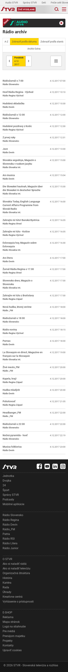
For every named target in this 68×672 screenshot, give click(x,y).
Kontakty (8, 645)
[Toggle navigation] (64, 9)
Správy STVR (30, 2)
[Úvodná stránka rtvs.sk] (8, 9)
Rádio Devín (10, 524)
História (7, 578)
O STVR (7, 559)
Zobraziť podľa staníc (51, 41)
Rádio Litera (10, 543)
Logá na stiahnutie (14, 626)
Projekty (8, 640)
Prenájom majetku (14, 636)
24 (4, 485)
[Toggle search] (56, 9)
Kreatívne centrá (12, 596)
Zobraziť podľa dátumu (24, 41)
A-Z (6, 41)
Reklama (8, 617)
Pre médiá (9, 631)
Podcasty (8, 499)
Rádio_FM (9, 529)
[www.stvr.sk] (10, 466)
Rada (6, 587)
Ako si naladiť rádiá (15, 563)
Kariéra (7, 582)
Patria (6, 534)
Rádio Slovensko (13, 515)
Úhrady (7, 592)
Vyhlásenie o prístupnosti (18, 601)
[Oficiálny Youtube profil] (47, 466)
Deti (44, 2)
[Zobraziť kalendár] (56, 61)
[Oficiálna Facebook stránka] (39, 466)
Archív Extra (33, 48)
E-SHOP (7, 612)
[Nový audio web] (34, 23)
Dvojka (7, 480)
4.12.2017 (19, 61)
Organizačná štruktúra (16, 573)
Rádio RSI (9, 538)
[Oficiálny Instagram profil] (62, 466)
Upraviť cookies (12, 650)
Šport (6, 490)
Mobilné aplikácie (13, 504)
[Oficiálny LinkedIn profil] (55, 466)
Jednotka (8, 476)
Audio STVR (11, 2)
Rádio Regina (11, 520)
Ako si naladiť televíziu (16, 568)
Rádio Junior (10, 548)
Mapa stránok (11, 621)
